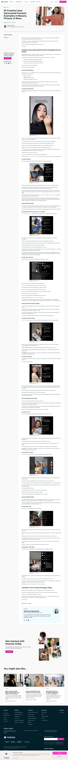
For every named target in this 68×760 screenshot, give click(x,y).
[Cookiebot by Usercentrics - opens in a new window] (6, 758)
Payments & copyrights (19, 722)
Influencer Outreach (19, 714)
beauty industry (29, 72)
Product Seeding (31, 716)
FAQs (5, 717)
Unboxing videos (25, 580)
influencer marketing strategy (37, 297)
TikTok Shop (30, 724)
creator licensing (52, 194)
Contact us (6, 721)
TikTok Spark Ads (31, 720)
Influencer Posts (31, 714)
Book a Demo (63, 1)
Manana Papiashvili (11, 25)
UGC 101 (43, 718)
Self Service (6, 713)
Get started (9, 651)
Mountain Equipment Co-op (27, 213)
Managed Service (7, 715)
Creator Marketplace (19, 712)
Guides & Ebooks (45, 716)
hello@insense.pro (59, 742)
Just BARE (23, 454)
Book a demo (7, 58)
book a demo (45, 596)
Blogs (43, 714)
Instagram (37, 182)
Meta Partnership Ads (32, 718)
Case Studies (32, 1)
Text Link (24, 620)
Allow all (59, 753)
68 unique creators (42, 194)
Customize (59, 756)
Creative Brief (17, 716)
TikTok (36, 135)
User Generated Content (33, 712)
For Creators (61, 712)
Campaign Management (19, 720)
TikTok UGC (26, 138)
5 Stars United (24, 320)
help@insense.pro (59, 743)
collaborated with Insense (33, 156)
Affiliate (29, 722)
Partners (5, 719)
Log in (52, 1)
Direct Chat (17, 718)
